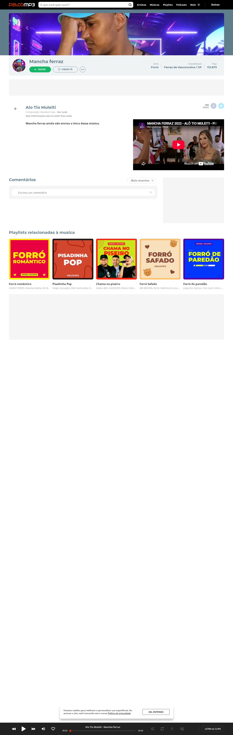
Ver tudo (62, 112)
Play (24, 729)
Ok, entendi (156, 712)
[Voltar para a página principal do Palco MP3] (23, 4)
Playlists (168, 4)
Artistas (141, 4)
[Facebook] (213, 106)
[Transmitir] (192, 729)
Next (33, 729)
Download (172, 729)
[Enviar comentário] (151, 192)
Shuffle (152, 729)
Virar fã (67, 69)
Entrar (215, 4)
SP (200, 67)
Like (53, 729)
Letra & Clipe (213, 728)
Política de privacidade (119, 713)
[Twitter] (221, 106)
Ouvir (42, 69)
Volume (43, 729)
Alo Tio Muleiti (93, 727)
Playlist (182, 729)
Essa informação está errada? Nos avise (49, 116)
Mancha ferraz (46, 61)
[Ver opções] (83, 69)
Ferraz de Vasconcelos (179, 67)
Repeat (162, 729)
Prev (14, 729)
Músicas (154, 4)
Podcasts (181, 4)
